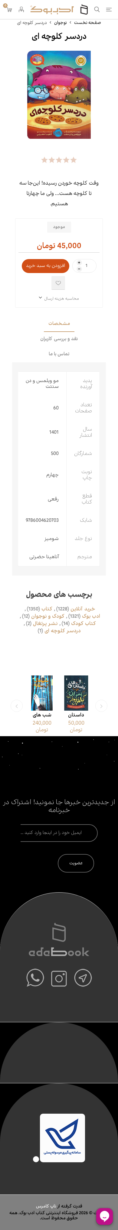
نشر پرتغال (45, 623)
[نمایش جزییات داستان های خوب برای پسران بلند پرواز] (76, 693)
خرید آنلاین (82, 609)
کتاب (46, 609)
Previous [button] (101, 706)
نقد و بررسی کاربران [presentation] (59, 339)
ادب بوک (91, 616)
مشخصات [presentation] (59, 324)
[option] (76, 705)
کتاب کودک (83, 623)
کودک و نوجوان (47, 616)
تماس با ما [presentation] (59, 354)
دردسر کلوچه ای (62, 631)
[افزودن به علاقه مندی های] (58, 283)
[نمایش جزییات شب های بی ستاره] (41, 693)
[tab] (59, 324)
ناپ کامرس (46, 1206)
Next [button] (17, 706)
